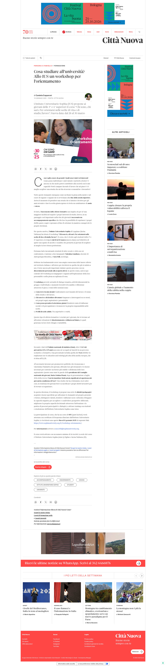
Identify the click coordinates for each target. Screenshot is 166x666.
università (41, 490)
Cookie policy (88, 641)
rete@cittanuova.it (53, 524)
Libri (98, 32)
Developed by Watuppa (84, 658)
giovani (81, 480)
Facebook (56, 639)
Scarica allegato (40, 467)
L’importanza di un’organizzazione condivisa (116, 249)
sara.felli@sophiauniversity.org (67, 429)
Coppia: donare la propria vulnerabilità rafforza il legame (119, 208)
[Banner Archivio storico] (63, 335)
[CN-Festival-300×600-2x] (120, 91)
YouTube (56, 646)
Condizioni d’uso (89, 646)
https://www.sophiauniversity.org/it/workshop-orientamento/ (58, 423)
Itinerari (106, 58)
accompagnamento (44, 480)
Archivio (68, 32)
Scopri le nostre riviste (78, 448)
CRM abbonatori (27, 644)
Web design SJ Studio (71, 658)
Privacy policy (88, 639)
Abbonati (135, 652)
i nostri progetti (54, 450)
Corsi (107, 32)
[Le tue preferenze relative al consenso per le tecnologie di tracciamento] (163, 663)
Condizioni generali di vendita (93, 644)
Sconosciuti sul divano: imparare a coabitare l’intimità (118, 167)
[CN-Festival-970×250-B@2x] (83, 13)
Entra (131, 32)
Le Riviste (53, 32)
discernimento (65, 480)
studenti (70, 485)
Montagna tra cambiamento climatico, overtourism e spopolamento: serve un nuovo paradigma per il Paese (98, 614)
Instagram (56, 644)
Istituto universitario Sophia (48, 485)
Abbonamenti (118, 32)
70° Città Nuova (119, 58)
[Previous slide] (136, 576)
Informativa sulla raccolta (66, 664)
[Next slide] (142, 576)
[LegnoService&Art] (83, 543)
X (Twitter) (56, 641)
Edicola (79, 32)
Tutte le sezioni (30, 58)
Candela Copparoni (44, 95)
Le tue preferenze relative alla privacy (90, 664)
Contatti (24, 639)
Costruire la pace (134, 58)
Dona (89, 32)
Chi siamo (25, 641)
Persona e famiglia (43, 66)
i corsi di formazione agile (43, 515)
